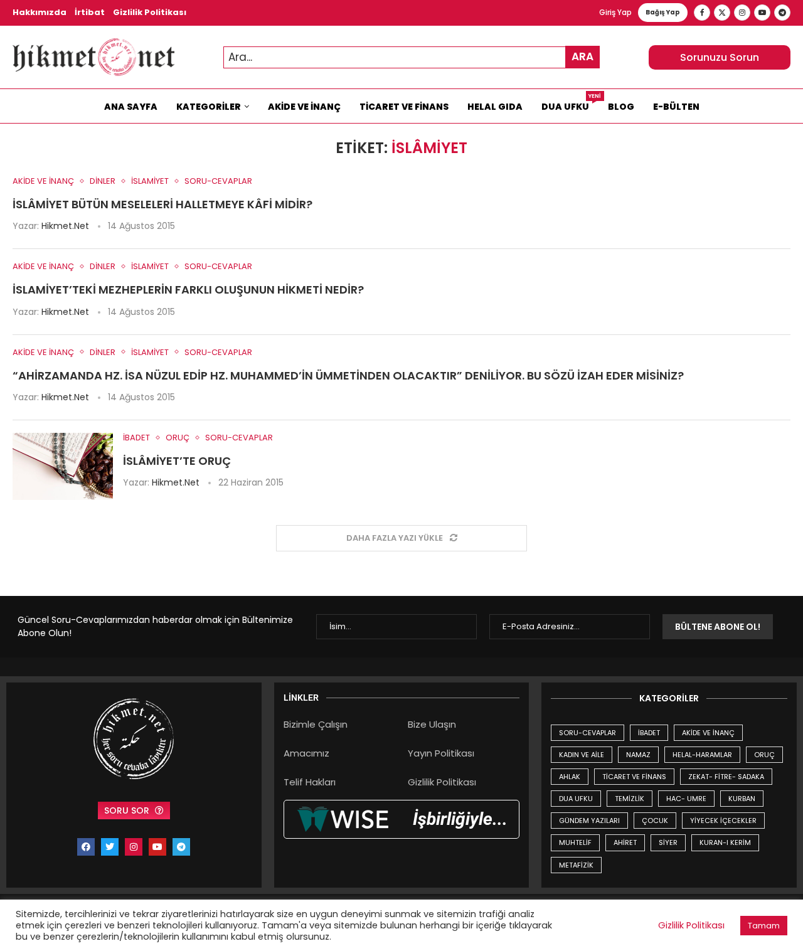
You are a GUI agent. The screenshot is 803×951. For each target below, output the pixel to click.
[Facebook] (702, 12)
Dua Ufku (569, 103)
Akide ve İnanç (304, 106)
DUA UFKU (576, 799)
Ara (582, 56)
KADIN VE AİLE (581, 755)
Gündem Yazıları (589, 821)
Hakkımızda (39, 12)
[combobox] (411, 57)
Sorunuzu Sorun (719, 57)
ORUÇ (764, 755)
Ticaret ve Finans (404, 106)
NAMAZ (638, 755)
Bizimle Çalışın (316, 724)
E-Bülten (676, 106)
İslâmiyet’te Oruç (177, 461)
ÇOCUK (655, 821)
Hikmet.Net (65, 226)
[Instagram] (742, 12)
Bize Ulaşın (432, 724)
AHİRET (625, 842)
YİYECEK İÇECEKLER (723, 821)
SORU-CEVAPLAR (587, 733)
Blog (621, 106)
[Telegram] (782, 12)
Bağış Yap (663, 12)
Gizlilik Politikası (149, 12)
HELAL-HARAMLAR (702, 755)
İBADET (649, 733)
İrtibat (90, 12)
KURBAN (741, 799)
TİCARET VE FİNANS (634, 777)
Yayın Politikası (441, 753)
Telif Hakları (310, 782)
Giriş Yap (615, 12)
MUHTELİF (575, 842)
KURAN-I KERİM (725, 842)
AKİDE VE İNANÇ (708, 733)
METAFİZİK (576, 865)
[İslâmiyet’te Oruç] (63, 466)
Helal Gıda (495, 106)
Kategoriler (208, 106)
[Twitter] (722, 12)
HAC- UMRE (686, 799)
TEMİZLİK (629, 799)
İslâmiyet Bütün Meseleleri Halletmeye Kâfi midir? (162, 204)
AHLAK (569, 777)
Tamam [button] (764, 926)
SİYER (668, 842)
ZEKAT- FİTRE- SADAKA (726, 777)
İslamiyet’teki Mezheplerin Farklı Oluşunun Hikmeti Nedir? (188, 289)
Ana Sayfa (130, 106)
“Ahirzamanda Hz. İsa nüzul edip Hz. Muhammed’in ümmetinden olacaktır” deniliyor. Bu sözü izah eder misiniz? (348, 375)
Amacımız (306, 753)
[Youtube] (762, 12)
